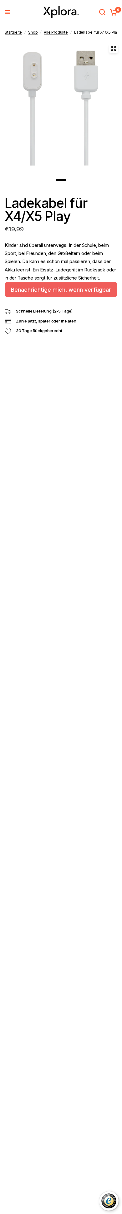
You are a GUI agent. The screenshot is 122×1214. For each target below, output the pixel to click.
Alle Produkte (56, 32)
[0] (112, 12)
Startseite (13, 32)
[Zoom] (113, 48)
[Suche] (102, 12)
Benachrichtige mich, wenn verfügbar (61, 289)
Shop (33, 32)
